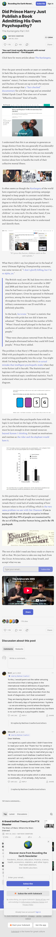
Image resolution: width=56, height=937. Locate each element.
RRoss (10, 732)
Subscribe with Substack (30, 893)
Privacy (31, 916)
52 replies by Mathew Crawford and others (28, 723)
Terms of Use (41, 899)
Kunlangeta (35, 188)
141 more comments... (11, 801)
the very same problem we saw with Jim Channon (27, 508)
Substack (15, 931)
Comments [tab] (8, 649)
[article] (28, 829)
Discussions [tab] (22, 814)
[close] (48, 842)
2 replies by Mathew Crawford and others (28, 789)
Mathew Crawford (16, 36)
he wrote (21, 314)
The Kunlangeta (43, 57)
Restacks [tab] (19, 649)
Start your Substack (21, 925)
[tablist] (13, 649)
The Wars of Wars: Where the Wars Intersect (17, 829)
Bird (10, 673)
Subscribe (41, 3)
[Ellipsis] (53, 673)
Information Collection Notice (32, 902)
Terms (38, 916)
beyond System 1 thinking (14, 433)
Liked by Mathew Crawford (20, 676)
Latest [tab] (12, 814)
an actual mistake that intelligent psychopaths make (24, 363)
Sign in (50, 3)
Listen (50, 37)
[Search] (51, 814)
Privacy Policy (28, 904)
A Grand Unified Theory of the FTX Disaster (20, 823)
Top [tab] (5, 814)
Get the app (41, 925)
